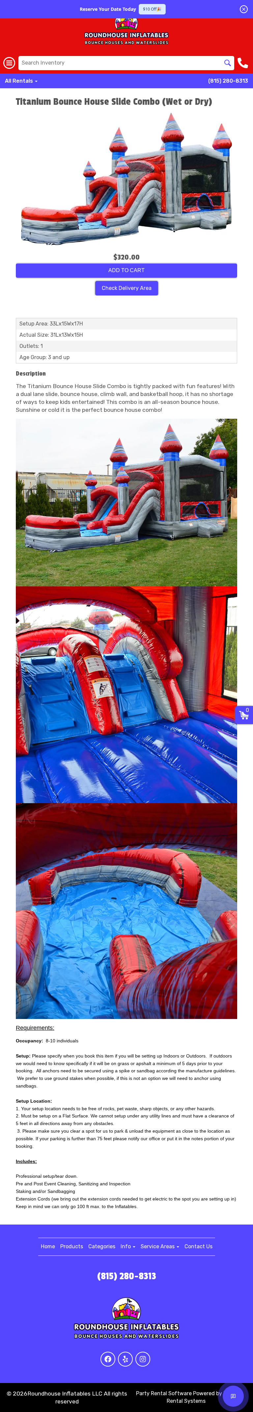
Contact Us (198, 1246)
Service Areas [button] (158, 1246)
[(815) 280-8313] (244, 63)
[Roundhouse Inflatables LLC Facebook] (107, 1359)
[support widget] (233, 1396)
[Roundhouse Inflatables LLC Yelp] (125, 1359)
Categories (101, 1246)
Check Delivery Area (127, 288)
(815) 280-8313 (228, 81)
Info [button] (126, 1246)
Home (48, 1246)
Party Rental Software (164, 1393)
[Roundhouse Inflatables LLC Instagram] (142, 1359)
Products (71, 1246)
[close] (244, 9)
